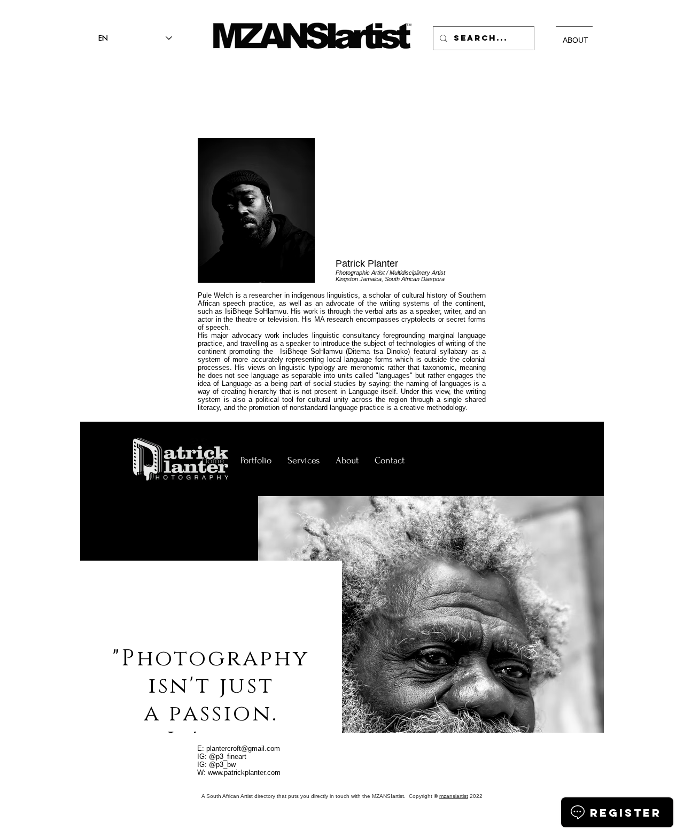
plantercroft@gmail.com (243, 748)
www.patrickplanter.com (244, 773)
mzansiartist (453, 796)
